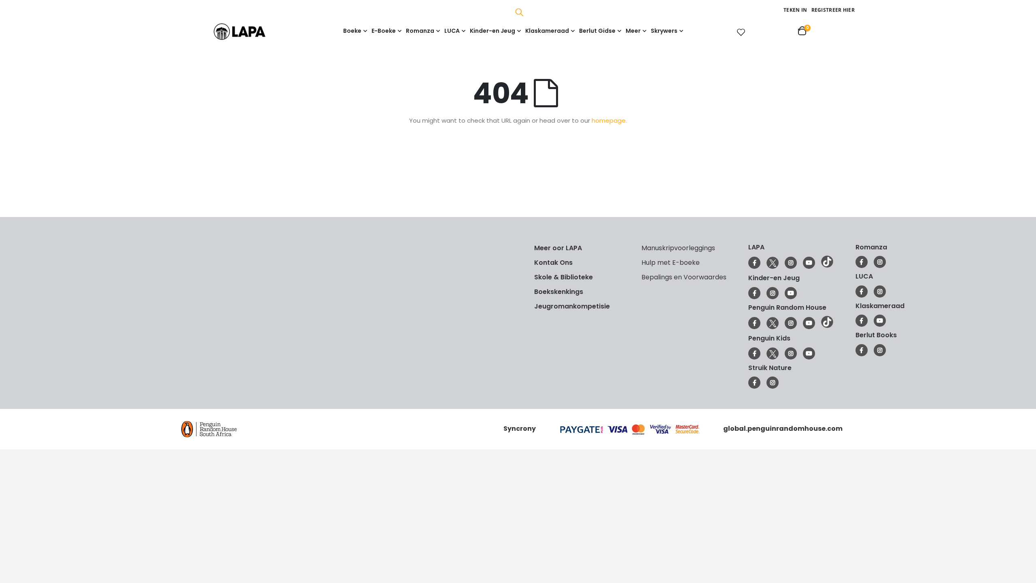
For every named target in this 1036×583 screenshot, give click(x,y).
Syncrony (519, 428)
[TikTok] (827, 266)
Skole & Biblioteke (563, 277)
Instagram (791, 263)
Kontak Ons (553, 262)
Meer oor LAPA (558, 248)
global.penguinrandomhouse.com (783, 428)
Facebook (754, 263)
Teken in (795, 9)
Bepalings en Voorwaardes (683, 277)
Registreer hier (833, 9)
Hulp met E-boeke (670, 262)
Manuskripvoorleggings (678, 248)
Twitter (772, 263)
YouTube (809, 263)
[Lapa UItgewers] (251, 31)
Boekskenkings (558, 291)
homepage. (609, 120)
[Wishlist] (739, 32)
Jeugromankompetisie (572, 306)
